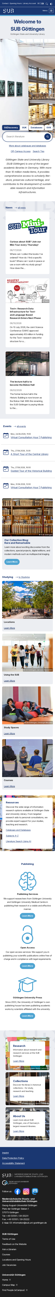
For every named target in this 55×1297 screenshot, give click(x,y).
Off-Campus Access (21, 151)
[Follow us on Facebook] (17, 1191)
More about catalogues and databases (27, 145)
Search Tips (38, 151)
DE (39, 3)
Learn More (12, 562)
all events (21, 426)
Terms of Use (8, 1239)
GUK (24, 127)
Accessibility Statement (13, 1163)
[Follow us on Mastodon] (35, 1191)
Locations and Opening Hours (16, 1259)
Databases (36, 127)
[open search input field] (47, 4)
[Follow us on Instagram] (26, 1191)
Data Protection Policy (13, 1158)
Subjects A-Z (12, 835)
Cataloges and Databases (18, 830)
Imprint (5, 1152)
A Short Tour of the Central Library (29, 454)
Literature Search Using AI (18, 841)
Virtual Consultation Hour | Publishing (31, 437)
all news (22, 207)
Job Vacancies (9, 1265)
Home (5, 1279)
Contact (5, 3)
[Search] (47, 136)
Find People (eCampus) (13, 1290)
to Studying (24, 577)
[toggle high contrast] (51, 4)
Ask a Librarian (9, 1249)
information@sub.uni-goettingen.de (30, 1222)
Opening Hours (16, 3)
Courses (6, 1254)
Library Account (29, 3)
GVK (48, 127)
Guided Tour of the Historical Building (31, 470)
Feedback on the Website (14, 1244)
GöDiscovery (11, 127)
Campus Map (8, 1285)
